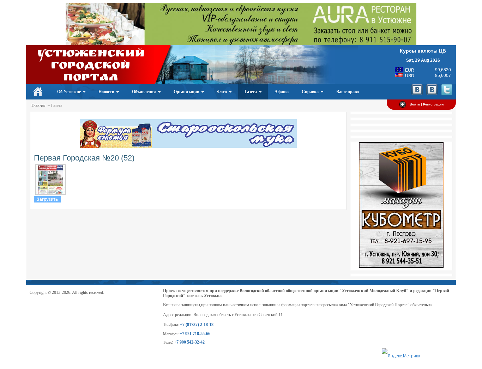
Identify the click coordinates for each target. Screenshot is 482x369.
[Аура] (241, 43)
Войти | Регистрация (427, 104)
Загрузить (47, 199)
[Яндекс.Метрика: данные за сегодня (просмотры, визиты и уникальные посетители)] (401, 356)
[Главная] (38, 91)
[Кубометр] (401, 266)
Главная (38, 105)
